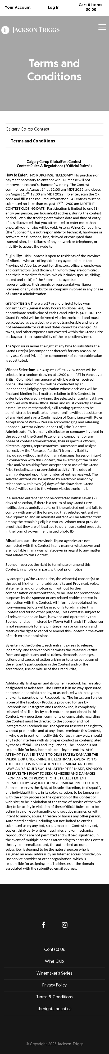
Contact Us (54, 950)
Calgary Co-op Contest (27, 129)
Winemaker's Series (54, 973)
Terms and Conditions (33, 141)
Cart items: (91, 7)
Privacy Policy (54, 985)
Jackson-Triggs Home (30, 37)
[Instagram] (65, 925)
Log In (54, 8)
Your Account (18, 8)
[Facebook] (43, 925)
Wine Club (54, 962)
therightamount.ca (54, 1009)
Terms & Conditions (54, 997)
